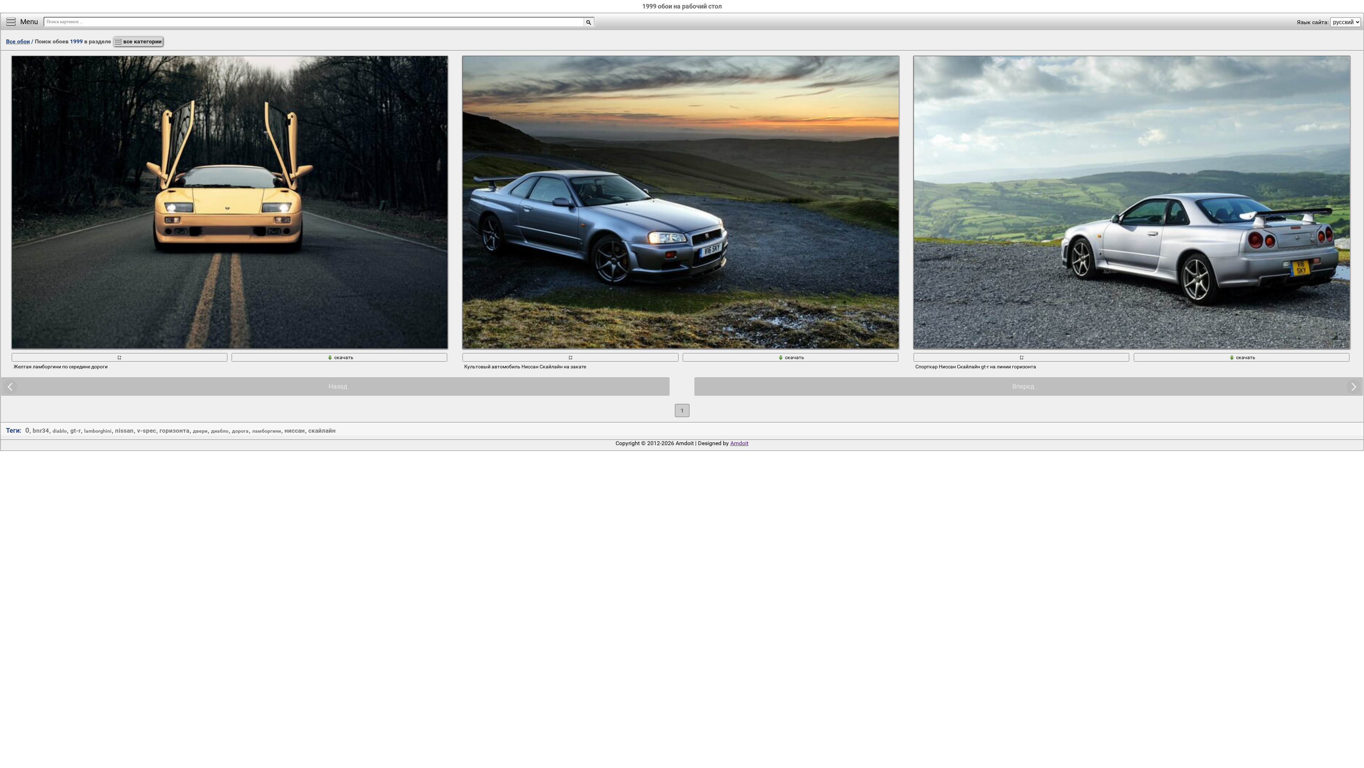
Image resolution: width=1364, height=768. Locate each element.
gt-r (75, 430)
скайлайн (322, 430)
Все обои (18, 41)
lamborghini (98, 431)
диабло (219, 431)
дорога (240, 431)
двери (200, 431)
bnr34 (41, 430)
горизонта (174, 430)
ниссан (295, 430)
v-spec (146, 430)
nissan (124, 430)
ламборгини (266, 431)
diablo (60, 431)
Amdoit (739, 443)
